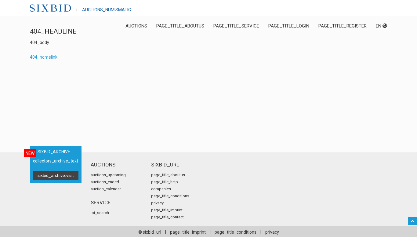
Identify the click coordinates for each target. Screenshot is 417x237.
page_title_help (164, 182)
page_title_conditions (170, 196)
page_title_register (342, 26)
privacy (157, 203)
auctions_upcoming (108, 175)
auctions (136, 26)
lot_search (100, 212)
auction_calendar (106, 189)
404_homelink (43, 57)
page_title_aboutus (180, 26)
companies (161, 189)
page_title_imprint (167, 210)
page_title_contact (167, 217)
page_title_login (288, 26)
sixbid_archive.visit (56, 175)
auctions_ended (105, 182)
